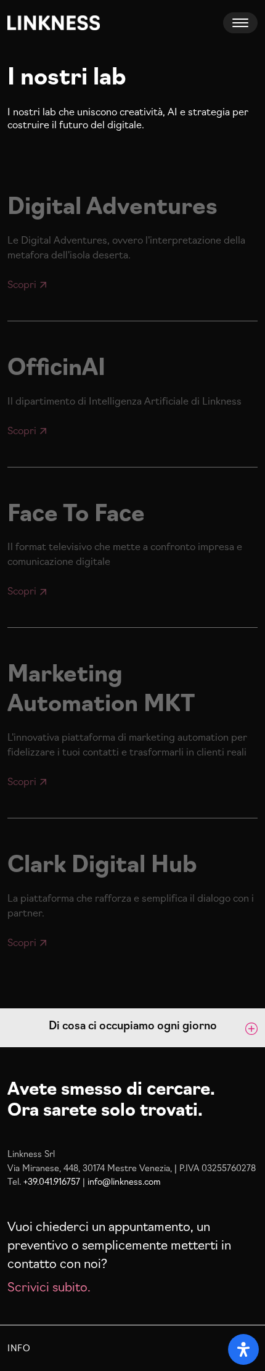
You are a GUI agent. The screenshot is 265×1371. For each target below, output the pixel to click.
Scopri (21, 283)
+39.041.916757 (51, 1181)
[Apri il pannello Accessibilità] (243, 1349)
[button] (132, 1027)
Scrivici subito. (49, 1286)
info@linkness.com (124, 1181)
